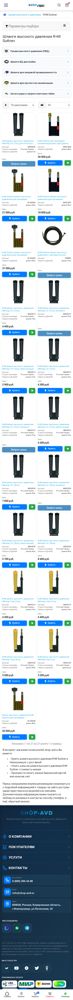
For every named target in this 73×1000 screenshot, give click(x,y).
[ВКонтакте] (6, 968)
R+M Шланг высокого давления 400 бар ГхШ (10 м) (18, 600)
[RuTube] (26, 968)
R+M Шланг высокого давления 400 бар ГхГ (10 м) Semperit (53, 309)
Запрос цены (19, 163)
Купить (51, 162)
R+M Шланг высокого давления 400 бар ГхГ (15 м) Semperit (18, 425)
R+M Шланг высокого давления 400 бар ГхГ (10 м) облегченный (18, 367)
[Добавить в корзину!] (67, 163)
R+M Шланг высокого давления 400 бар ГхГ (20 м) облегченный (18, 542)
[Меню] (6, 5)
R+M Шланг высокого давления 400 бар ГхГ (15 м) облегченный (53, 425)
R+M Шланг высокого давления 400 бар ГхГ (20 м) (18, 483)
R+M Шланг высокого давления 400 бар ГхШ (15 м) (53, 600)
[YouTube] (16, 968)
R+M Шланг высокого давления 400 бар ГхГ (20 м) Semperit (53, 483)
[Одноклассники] (47, 968)
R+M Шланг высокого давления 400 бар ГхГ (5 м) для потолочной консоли (18, 142)
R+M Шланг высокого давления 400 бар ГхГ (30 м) (53, 542)
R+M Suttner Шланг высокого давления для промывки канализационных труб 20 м (16, 198)
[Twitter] (36, 968)
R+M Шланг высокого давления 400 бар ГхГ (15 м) (53, 367)
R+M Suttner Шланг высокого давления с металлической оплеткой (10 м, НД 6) (52, 253)
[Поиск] (59, 5)
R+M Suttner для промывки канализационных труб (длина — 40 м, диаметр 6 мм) (54, 142)
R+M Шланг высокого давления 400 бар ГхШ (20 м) (18, 658)
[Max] (6, 928)
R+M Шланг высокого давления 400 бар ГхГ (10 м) (18, 309)
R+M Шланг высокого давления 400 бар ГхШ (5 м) (53, 658)
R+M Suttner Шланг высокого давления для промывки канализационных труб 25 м (52, 198)
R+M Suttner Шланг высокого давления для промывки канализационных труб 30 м (16, 253)
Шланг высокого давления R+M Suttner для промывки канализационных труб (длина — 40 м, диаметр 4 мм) (18, 716)
